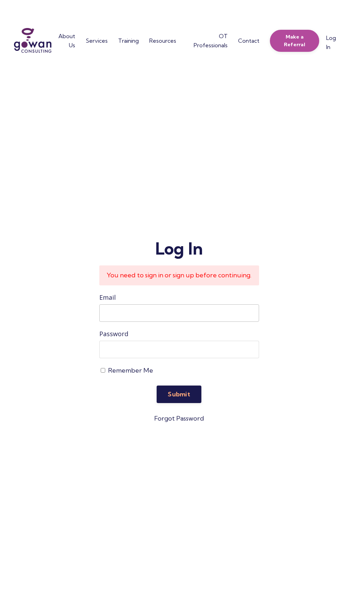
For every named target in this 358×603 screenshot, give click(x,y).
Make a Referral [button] (294, 41)
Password (113, 334)
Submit (179, 394)
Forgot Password (179, 418)
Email (107, 297)
